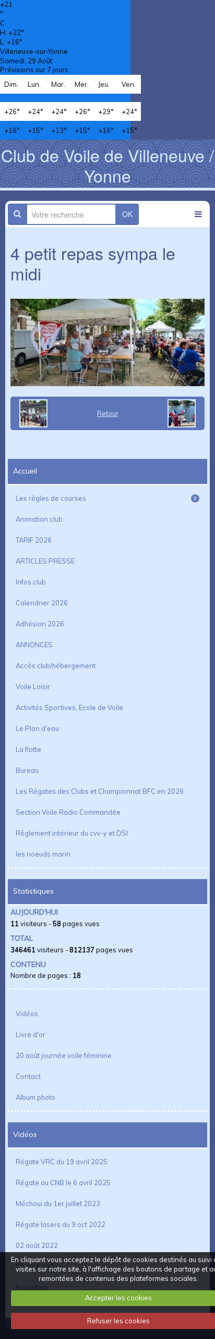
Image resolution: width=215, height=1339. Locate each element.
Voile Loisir (33, 686)
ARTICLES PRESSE (45, 561)
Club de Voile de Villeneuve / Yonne (107, 165)
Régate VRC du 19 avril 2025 (62, 1161)
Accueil (25, 471)
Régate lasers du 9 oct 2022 (60, 1224)
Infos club (31, 582)
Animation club (39, 519)
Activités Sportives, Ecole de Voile (69, 707)
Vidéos (27, 1013)
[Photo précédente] (30, 413)
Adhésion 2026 (40, 624)
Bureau (27, 770)
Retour (107, 413)
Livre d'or (30, 1034)
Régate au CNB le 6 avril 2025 (63, 1182)
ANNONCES (34, 644)
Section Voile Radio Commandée (68, 812)
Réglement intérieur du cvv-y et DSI (72, 833)
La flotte (28, 749)
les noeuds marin (43, 854)
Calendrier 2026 (42, 603)
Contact (28, 1076)
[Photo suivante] (185, 413)
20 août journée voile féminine (64, 1055)
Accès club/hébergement (55, 665)
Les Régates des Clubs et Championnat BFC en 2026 (100, 791)
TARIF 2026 (34, 540)
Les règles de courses (106, 498)
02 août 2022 (37, 1245)
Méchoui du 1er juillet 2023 (58, 1203)
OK (127, 214)
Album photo (35, 1097)
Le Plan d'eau (37, 728)
